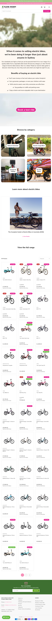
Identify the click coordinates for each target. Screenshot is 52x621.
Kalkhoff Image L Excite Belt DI (42, 422)
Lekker (21, 278)
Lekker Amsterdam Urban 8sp (9, 309)
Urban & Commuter (13, 145)
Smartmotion (6, 363)
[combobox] (26, 11)
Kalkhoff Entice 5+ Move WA (42, 478)
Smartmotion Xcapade (7, 365)
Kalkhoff (5, 419)
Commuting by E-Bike (40, 604)
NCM (37, 307)
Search (47, 11)
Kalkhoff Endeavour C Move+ (26, 535)
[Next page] (29, 575)
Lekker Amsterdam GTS (25, 309)
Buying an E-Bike (39, 601)
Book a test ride (26, 109)
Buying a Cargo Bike (39, 602)
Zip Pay (20, 605)
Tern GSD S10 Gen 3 (24, 562)
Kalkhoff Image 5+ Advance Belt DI (9, 450)
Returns (20, 603)
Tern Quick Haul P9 (40, 365)
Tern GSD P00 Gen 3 (7, 562)
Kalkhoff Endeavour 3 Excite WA (42, 536)
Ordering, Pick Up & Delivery (24, 601)
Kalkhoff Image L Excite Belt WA (26, 422)
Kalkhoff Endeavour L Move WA (8, 507)
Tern (4, 278)
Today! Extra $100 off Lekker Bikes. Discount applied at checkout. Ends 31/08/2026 (26, 1)
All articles (37, 609)
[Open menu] (49, 7)
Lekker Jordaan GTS (40, 280)
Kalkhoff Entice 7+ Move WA (9, 478)
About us (20, 598)
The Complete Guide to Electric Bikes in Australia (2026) (26, 232)
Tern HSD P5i (39, 392)
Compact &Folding (13, 170)
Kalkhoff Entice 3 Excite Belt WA (26, 507)
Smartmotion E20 (23, 365)
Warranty (20, 607)
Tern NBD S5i (6, 392)
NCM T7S (38, 309)
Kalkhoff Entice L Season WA (42, 450)
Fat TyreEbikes (39, 170)
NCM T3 (38, 338)
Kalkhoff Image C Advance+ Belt (9, 422)
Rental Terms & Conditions (24, 609)
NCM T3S (5, 338)
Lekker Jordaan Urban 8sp (25, 280)
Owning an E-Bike (39, 606)
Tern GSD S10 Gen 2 (7, 280)
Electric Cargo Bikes (39, 145)
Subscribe (36, 590)
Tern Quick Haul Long (24, 338)
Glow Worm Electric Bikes (28, 617)
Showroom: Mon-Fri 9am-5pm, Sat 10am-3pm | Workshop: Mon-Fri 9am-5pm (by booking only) (26, 3)
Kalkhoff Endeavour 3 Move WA (9, 536)
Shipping (20, 600)
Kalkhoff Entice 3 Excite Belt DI (42, 507)
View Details (26, 236)
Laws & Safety (38, 608)
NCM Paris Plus (23, 392)
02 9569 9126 (8, 602)
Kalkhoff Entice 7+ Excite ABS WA (25, 479)
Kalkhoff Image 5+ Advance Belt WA (25, 450)
